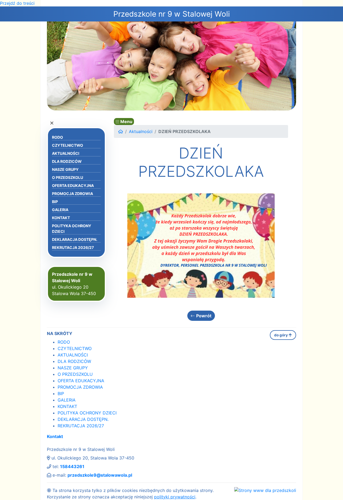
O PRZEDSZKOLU (67, 177)
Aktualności (140, 131)
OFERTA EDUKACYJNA (73, 185)
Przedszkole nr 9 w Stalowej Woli (171, 14)
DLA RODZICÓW (67, 161)
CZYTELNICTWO (67, 145)
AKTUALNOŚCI (65, 153)
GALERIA (60, 209)
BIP (55, 201)
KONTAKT (61, 217)
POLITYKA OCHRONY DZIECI (71, 228)
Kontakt (55, 436)
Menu (125, 121)
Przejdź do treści (17, 3)
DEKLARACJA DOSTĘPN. (74, 239)
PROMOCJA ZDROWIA (72, 193)
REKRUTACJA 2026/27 (73, 247)
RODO (57, 137)
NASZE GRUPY (65, 169)
